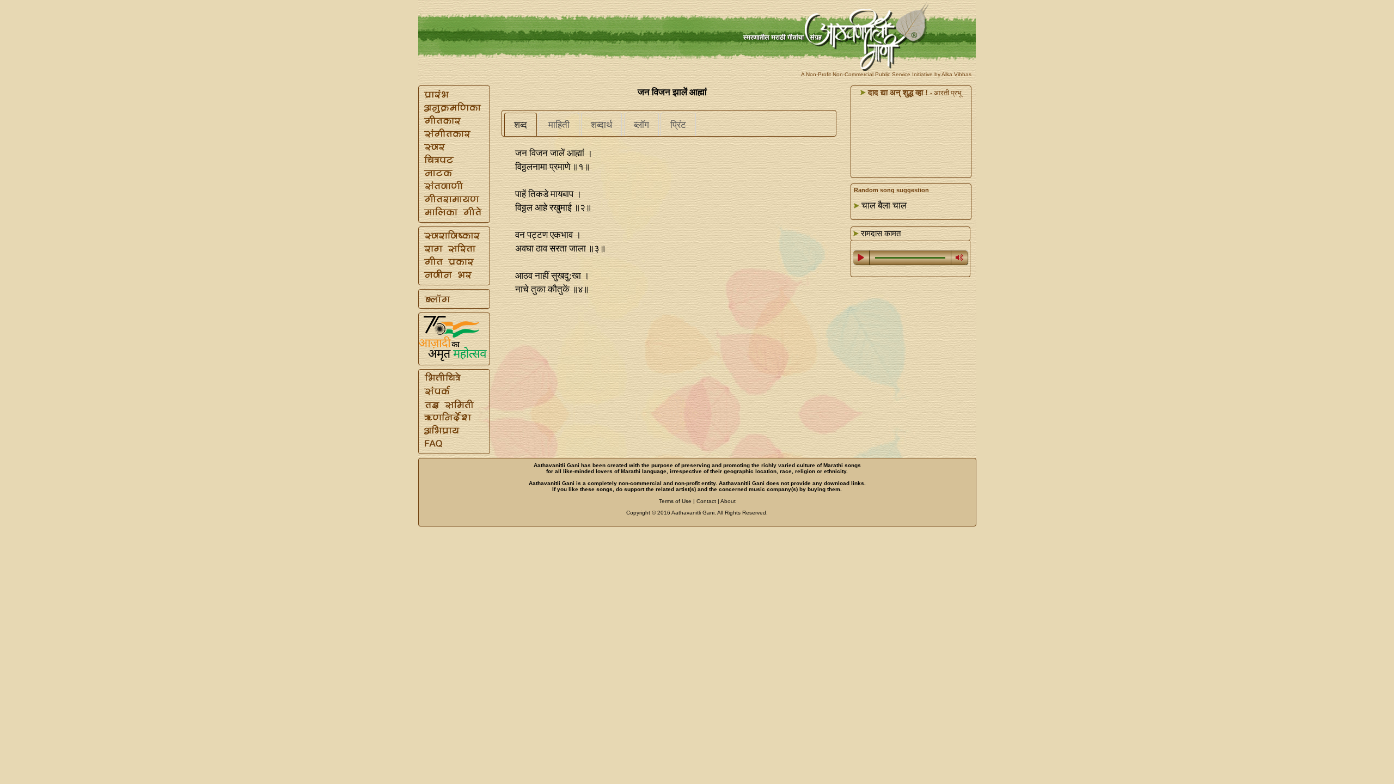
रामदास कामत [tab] (880, 233)
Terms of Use (675, 501)
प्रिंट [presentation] (678, 125)
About (728, 501)
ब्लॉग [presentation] (641, 125)
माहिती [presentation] (559, 125)
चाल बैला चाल (884, 205)
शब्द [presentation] (520, 125)
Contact (706, 501)
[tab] (520, 125)
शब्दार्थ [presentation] (601, 125)
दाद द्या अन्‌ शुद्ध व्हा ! (897, 92)
